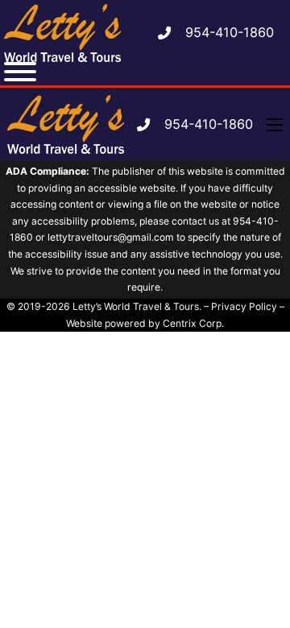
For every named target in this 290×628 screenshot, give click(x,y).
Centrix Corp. (193, 323)
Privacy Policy (244, 306)
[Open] (20, 71)
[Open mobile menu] (275, 124)
